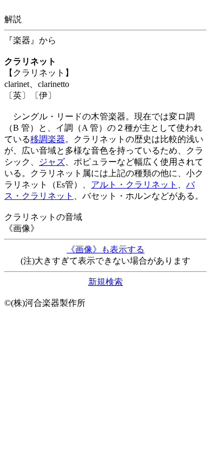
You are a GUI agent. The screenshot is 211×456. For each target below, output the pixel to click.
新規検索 (105, 281)
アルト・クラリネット (134, 184)
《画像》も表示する (105, 249)
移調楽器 (47, 139)
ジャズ (52, 161)
